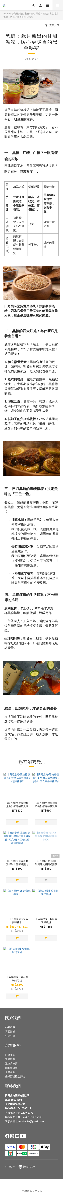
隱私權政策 (11, 1067)
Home (7, 13)
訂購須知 (10, 1054)
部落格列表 (17, 13)
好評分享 (10, 1035)
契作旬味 (29, 13)
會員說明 (10, 1072)
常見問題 (10, 1059)
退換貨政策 (11, 1063)
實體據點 (10, 1031)
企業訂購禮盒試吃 (15, 1076)
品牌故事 (10, 1027)
